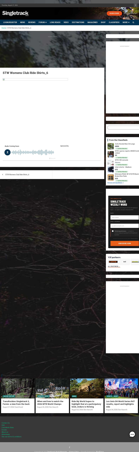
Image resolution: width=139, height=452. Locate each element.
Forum (42, 22)
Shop (103, 22)
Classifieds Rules (8, 427)
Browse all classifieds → (116, 183)
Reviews (31, 22)
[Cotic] (113, 262)
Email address (115, 221)
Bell (124, 262)
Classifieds (114, 22)
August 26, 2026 (42, 407)
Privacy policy (134, 238)
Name (112, 213)
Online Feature (8, 396)
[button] (132, 434)
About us (5, 432)
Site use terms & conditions (12, 437)
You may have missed (12, 375)
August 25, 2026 (77, 410)
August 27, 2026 (8, 407)
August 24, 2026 (111, 410)
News (22, 22)
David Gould (19, 407)
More (125, 22)
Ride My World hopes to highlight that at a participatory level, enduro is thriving (86, 404)
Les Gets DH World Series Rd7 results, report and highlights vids (120, 404)
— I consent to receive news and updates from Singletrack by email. (126, 232)
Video (66, 22)
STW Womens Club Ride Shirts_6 (17, 175)
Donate (4, 430)
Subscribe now (124, 243)
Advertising (6, 434)
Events (40, 396)
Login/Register (10, 22)
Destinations (78, 22)
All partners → (114, 266)
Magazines (93, 22)
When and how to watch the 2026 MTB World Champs (50, 402)
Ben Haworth (53, 407)
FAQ (3, 425)
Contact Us (6, 423)
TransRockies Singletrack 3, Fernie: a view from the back (16, 402)
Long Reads (55, 22)
